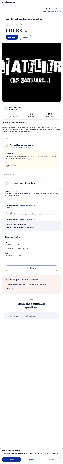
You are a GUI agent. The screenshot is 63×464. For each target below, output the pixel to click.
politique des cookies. (8, 455)
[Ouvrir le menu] (60, 2)
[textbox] (31, 157)
